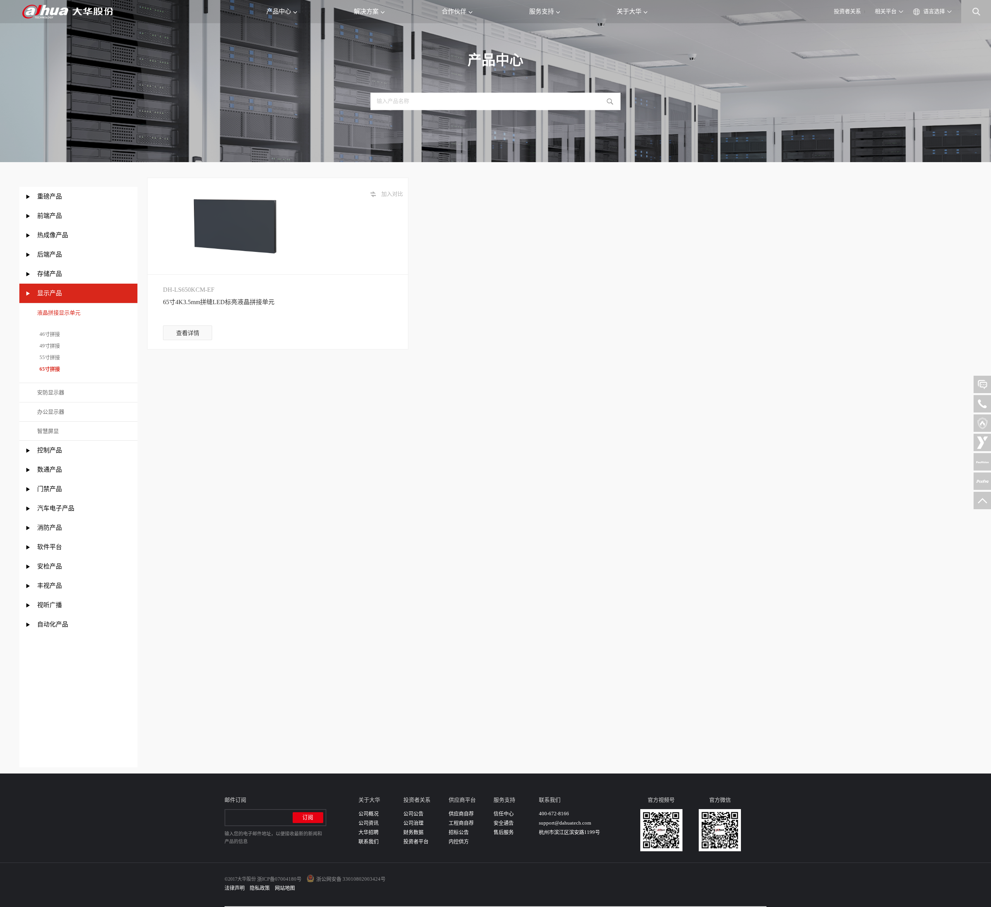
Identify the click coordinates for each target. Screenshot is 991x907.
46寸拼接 (48, 334)
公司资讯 (368, 823)
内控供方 (459, 841)
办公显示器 (50, 412)
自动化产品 (52, 624)
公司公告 (413, 813)
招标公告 (459, 832)
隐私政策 (260, 888)
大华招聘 (368, 832)
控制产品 (50, 450)
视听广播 (49, 605)
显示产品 (49, 293)
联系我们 (368, 841)
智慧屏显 (48, 431)
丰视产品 (49, 585)
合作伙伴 (454, 11)
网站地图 (285, 888)
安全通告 (504, 823)
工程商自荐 (461, 823)
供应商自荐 (461, 813)
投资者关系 (847, 11)
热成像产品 (52, 235)
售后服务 (504, 832)
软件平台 (49, 547)
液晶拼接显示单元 (59, 313)
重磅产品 (49, 196)
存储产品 (49, 273)
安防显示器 (50, 392)
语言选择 (934, 11)
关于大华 (629, 11)
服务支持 (541, 11)
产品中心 (278, 11)
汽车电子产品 (55, 508)
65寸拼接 (48, 369)
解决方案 (366, 11)
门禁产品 (49, 489)
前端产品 (49, 215)
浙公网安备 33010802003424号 (351, 879)
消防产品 (49, 527)
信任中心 (504, 813)
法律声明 (235, 888)
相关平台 (886, 11)
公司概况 (368, 813)
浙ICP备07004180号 (279, 879)
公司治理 (413, 823)
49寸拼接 (48, 346)
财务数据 (413, 832)
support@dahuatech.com (565, 823)
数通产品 (49, 469)
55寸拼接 (48, 357)
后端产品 (49, 254)
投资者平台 (416, 841)
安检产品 (49, 566)
